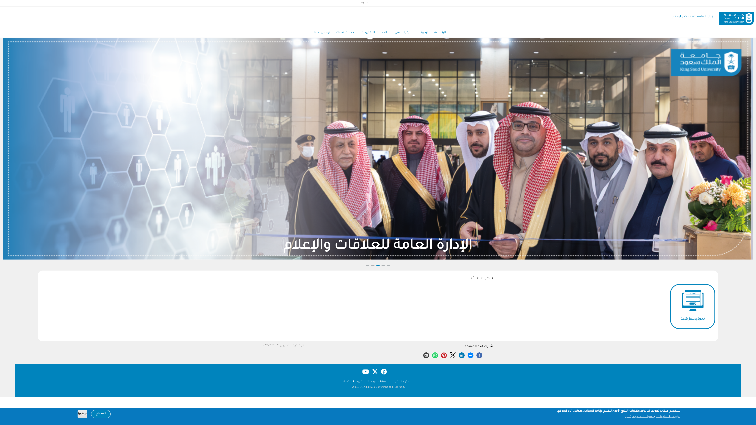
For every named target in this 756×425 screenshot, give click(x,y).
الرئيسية (440, 32)
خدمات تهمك (345, 32)
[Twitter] (453, 354)
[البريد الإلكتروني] (426, 354)
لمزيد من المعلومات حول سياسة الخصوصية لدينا (652, 416)
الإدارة (424, 32)
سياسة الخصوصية (379, 381)
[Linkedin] (462, 354)
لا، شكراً (82, 414)
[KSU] (736, 17)
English (364, 3)
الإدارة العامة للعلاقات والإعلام (693, 16)
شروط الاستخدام (353, 381)
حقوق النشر (402, 381)
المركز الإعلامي (404, 32)
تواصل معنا (322, 32)
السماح (101, 414)
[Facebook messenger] (470, 354)
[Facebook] (479, 354)
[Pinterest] (444, 354)
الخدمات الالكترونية (374, 32)
